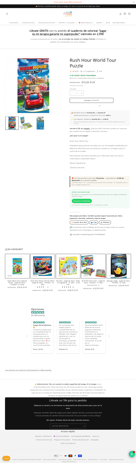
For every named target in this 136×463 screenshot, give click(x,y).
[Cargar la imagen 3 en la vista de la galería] (40, 123)
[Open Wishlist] (125, 14)
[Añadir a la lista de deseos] (100, 106)
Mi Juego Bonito (22, 459)
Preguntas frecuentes (62, 440)
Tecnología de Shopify (34, 459)
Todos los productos (68, 443)
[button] (7, 14)
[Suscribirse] (83, 426)
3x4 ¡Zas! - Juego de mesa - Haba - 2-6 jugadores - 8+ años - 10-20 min (68, 282)
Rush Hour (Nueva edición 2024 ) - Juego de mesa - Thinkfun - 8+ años (42, 282)
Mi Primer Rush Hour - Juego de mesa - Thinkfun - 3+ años (93, 282)
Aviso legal (103, 459)
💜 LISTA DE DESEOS (61, 436)
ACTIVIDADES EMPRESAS (81, 436)
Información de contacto (116, 459)
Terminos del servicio (44, 440)
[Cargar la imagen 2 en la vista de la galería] (26, 123)
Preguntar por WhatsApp (81, 201)
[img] (69, 312)
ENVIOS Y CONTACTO (43, 436)
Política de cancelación (69, 461)
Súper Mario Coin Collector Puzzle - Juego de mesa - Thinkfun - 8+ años (17, 282)
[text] (68, 2)
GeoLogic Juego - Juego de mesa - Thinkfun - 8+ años (119, 282)
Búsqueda (94, 440)
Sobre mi (95, 436)
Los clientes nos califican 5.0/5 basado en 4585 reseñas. (28, 370)
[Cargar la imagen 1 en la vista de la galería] (12, 123)
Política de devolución (80, 440)
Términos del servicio (79, 459)
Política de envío (93, 459)
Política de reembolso (49, 459)
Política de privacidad (64, 459)
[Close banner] (134, 2)
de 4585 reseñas (38, 315)
